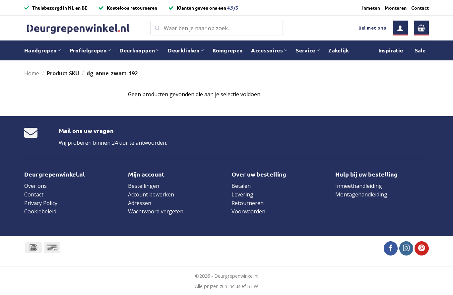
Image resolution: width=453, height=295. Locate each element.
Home (31, 73)
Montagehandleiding (361, 194)
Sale (420, 50)
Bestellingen (143, 185)
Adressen (139, 203)
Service (305, 50)
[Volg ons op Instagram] (406, 248)
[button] (400, 28)
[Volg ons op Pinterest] (422, 248)
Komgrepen (228, 50)
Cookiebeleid (40, 211)
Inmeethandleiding (358, 185)
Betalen (241, 185)
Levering (242, 194)
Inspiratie (390, 50)
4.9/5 (232, 8)
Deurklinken (183, 50)
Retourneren (247, 203)
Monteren (396, 8)
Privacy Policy (40, 203)
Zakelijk (338, 50)
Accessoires (267, 50)
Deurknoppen (137, 50)
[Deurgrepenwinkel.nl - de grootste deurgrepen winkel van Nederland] (82, 28)
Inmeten (371, 8)
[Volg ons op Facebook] (391, 248)
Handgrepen (40, 50)
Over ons (35, 185)
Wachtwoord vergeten (155, 211)
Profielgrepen (88, 50)
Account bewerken (151, 194)
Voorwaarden (248, 211)
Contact (420, 8)
